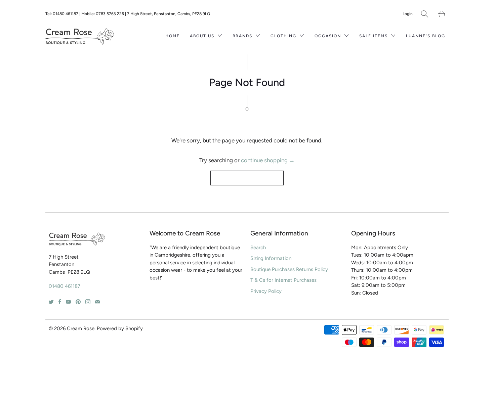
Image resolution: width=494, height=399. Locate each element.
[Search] (424, 14)
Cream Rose (80, 328)
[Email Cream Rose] (97, 301)
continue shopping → (268, 160)
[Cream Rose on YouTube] (68, 301)
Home (172, 36)
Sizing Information (270, 258)
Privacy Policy (266, 291)
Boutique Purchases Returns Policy (289, 269)
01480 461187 (64, 286)
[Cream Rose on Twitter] (51, 301)
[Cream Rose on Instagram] (87, 301)
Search (258, 248)
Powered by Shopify (120, 328)
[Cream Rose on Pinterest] (78, 301)
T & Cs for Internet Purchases (283, 280)
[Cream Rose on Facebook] (59, 301)
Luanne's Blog (425, 36)
